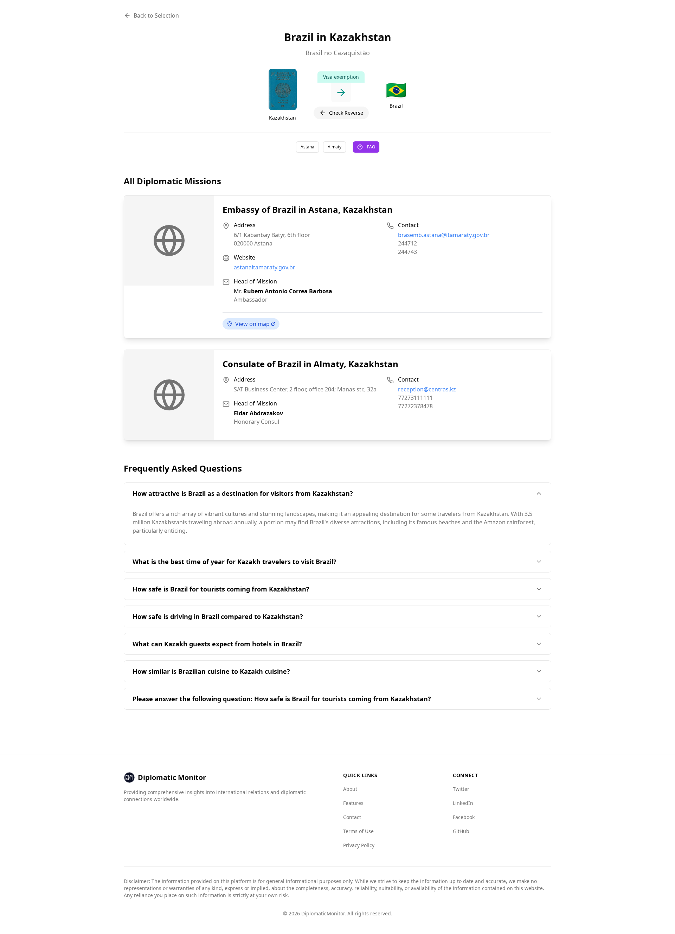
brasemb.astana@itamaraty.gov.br (444, 235)
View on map (252, 324)
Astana (307, 147)
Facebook (464, 817)
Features (353, 803)
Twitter (461, 789)
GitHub (461, 831)
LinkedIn (463, 803)
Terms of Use (358, 831)
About (350, 789)
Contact (352, 817)
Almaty (334, 147)
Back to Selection (156, 15)
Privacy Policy (358, 845)
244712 (407, 243)
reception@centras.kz (427, 389)
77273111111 (415, 398)
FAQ (371, 147)
